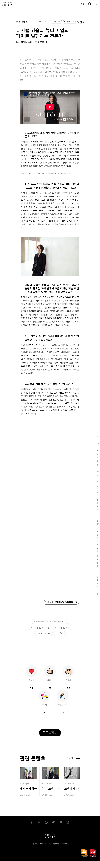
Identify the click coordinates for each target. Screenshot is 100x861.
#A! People (39, 622)
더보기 (69, 758)
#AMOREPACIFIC (58, 622)
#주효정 (59, 633)
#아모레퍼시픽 (43, 633)
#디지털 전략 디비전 (40, 627)
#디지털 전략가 (62, 627)
